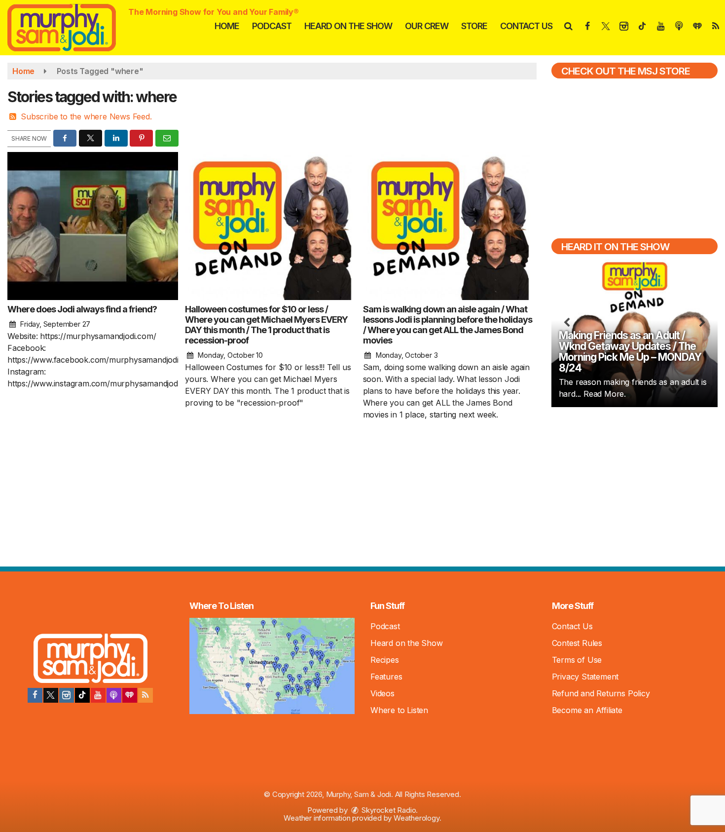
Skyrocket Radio (388, 810)
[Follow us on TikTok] (82, 695)
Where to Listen (399, 710)
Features (386, 676)
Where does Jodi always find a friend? (82, 309)
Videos (382, 693)
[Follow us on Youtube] (98, 695)
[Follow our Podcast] (114, 695)
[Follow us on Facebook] (35, 695)
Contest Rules (577, 643)
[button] (568, 26)
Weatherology (416, 818)
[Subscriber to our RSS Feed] (145, 695)
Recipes (384, 660)
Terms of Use (577, 660)
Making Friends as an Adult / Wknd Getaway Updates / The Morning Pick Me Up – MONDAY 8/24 (630, 351)
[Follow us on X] (50, 695)
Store (474, 26)
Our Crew (426, 26)
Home (227, 26)
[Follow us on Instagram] (66, 695)
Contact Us (526, 26)
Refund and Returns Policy (601, 693)
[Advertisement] (634, 485)
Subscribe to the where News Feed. (86, 116)
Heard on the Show (348, 26)
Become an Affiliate (587, 710)
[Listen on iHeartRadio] (129, 695)
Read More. (604, 394)
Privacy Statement (585, 676)
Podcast (271, 26)
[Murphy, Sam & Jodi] (69, 27)
